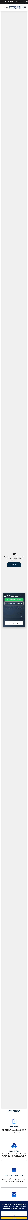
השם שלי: (21, 611)
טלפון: (22, 616)
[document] (14, 610)
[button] (5, 595)
